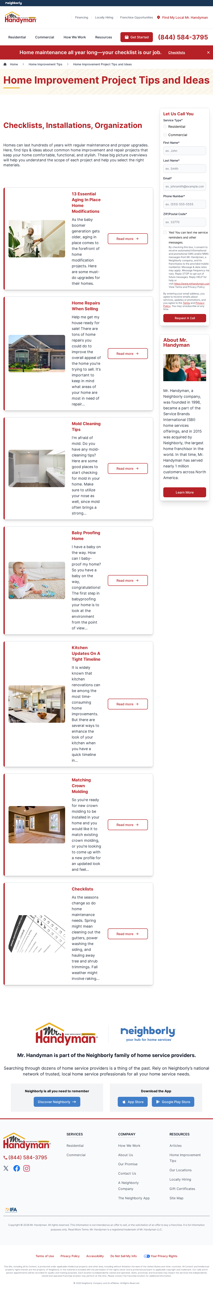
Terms (186, 302)
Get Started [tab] (139, 37)
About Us (125, 1155)
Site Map (176, 1198)
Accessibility (95, 1256)
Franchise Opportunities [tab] (136, 17)
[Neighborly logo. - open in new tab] (13, 3)
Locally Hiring (180, 1179)
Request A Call (185, 318)
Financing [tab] (81, 17)
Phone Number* (174, 196)
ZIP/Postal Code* (175, 214)
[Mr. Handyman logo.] (67, 1033)
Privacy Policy (70, 1256)
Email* (167, 178)
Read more (124, 239)
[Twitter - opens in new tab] (6, 1168)
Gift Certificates (182, 1189)
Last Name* (171, 160)
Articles (176, 1145)
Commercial (177, 135)
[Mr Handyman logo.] (21, 17)
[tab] (182, 17)
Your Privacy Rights (164, 1256)
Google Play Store (176, 1102)
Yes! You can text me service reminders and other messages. (188, 237)
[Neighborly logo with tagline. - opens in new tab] (148, 1033)
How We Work (129, 1145)
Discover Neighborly (54, 1102)
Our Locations (181, 1170)
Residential (176, 126)
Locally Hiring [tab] (104, 17)
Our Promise (127, 1164)
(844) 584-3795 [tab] (183, 37)
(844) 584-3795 (27, 1157)
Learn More (185, 492)
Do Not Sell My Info (123, 1256)
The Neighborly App (134, 1198)
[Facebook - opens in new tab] (16, 1168)
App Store (136, 1102)
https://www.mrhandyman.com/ (192, 283)
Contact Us (127, 1173)
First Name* (171, 142)
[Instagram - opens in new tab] (26, 1168)
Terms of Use (45, 1256)
